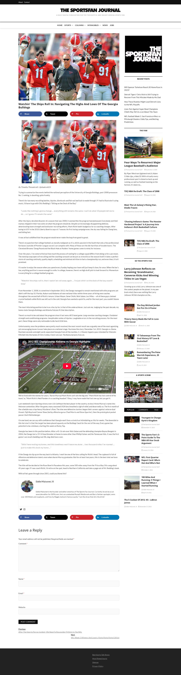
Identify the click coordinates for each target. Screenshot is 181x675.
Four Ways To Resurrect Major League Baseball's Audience (142, 164)
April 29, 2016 (147, 492)
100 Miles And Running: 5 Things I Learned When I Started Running (150, 481)
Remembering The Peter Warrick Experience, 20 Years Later (148, 355)
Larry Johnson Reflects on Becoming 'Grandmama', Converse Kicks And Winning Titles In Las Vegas (141, 273)
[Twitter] (21, 509)
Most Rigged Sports (99, 659)
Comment (22, 543)
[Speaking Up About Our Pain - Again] (143, 392)
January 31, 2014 (148, 450)
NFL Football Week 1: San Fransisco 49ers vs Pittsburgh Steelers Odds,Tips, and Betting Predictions (142, 119)
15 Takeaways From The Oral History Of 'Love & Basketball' (148, 338)
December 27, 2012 (145, 506)
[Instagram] (24, 509)
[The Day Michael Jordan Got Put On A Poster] (129, 307)
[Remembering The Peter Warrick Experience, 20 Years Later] (129, 354)
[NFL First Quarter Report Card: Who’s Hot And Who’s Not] (132, 457)
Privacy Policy (97, 666)
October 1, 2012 (148, 470)
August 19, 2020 (151, 231)
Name (21, 579)
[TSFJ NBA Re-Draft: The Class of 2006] (129, 243)
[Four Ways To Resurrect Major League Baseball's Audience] (143, 147)
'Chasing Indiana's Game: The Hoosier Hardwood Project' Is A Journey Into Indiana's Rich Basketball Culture (142, 224)
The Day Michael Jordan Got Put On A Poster (148, 306)
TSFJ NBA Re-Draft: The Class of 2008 (141, 191)
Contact (27, 2)
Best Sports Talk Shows (101, 655)
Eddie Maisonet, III (144, 312)
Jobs (112, 25)
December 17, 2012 (149, 427)
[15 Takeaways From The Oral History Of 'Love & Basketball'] (129, 336)
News (105, 25)
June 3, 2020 (151, 400)
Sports (67, 25)
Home (60, 25)
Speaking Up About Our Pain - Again (142, 397)
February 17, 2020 (143, 348)
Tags (156, 410)
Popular (130, 410)
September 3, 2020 (151, 169)
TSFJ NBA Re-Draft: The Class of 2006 (148, 242)
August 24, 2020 (151, 211)
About (20, 2)
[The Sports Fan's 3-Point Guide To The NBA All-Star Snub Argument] (132, 435)
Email (21, 593)
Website (21, 607)
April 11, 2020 (142, 315)
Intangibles (93, 25)
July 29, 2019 (142, 365)
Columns (79, 25)
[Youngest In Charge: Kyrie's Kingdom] (132, 418)
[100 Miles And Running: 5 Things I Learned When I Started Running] (132, 477)
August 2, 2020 (142, 251)
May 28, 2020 (150, 282)
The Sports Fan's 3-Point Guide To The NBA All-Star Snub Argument (150, 439)
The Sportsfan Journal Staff (133, 169)
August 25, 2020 (151, 195)
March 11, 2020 (145, 325)
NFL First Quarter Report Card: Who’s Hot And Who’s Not (150, 460)
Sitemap (95, 662)
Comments (143, 410)
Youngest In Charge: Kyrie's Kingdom (151, 419)
